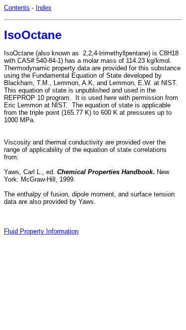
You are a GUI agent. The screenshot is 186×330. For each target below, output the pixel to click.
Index (44, 7)
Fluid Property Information (41, 231)
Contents (17, 7)
